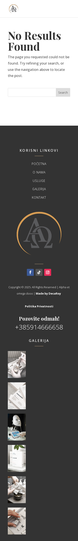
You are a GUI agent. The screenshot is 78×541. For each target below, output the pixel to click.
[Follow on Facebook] (30, 272)
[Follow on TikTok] (39, 272)
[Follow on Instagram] (47, 272)
